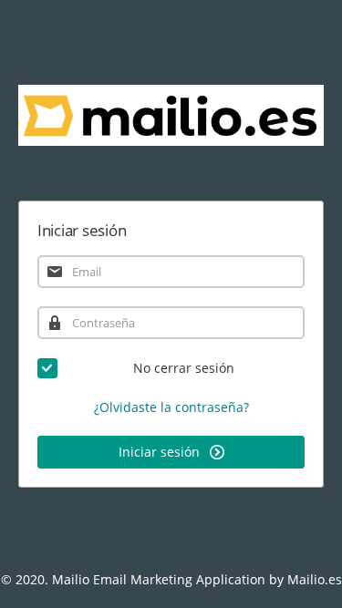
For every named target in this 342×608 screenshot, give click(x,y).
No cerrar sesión (183, 367)
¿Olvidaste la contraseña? (171, 407)
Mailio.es (314, 579)
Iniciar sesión (161, 451)
